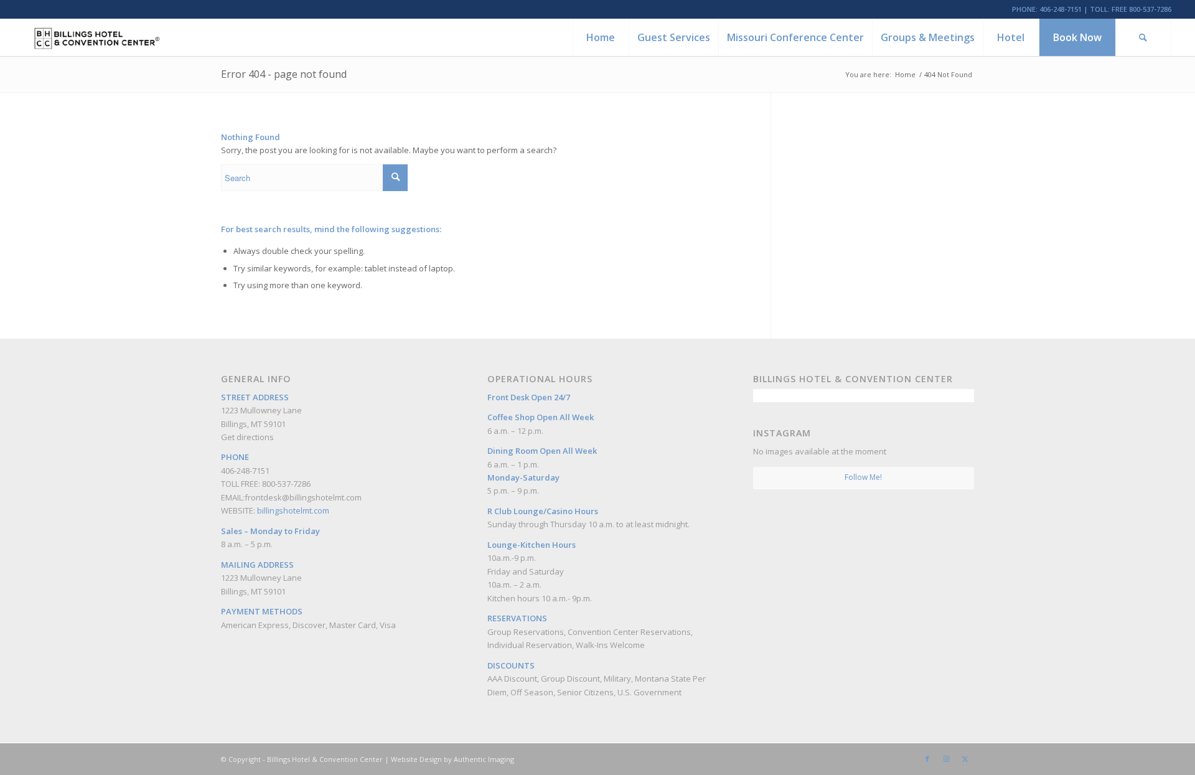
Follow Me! (863, 477)
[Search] (1143, 37)
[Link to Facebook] (927, 758)
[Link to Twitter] (964, 758)
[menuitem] (601, 37)
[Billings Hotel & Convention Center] (96, 37)
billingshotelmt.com (293, 510)
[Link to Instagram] (946, 758)
